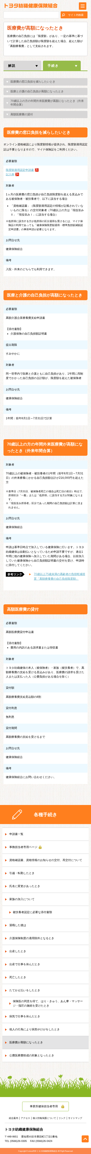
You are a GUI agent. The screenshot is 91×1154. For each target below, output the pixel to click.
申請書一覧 (16, 834)
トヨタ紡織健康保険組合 (31, 5)
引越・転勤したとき (22, 873)
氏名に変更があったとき (24, 886)
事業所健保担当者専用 (44, 1106)
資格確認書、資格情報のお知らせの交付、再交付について (45, 860)
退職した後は (17, 925)
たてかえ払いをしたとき (24, 990)
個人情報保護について (44, 1118)
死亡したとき (17, 977)
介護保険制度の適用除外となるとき (31, 938)
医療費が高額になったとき (26, 1042)
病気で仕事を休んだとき (24, 1016)
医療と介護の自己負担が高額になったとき (37, 91)
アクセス (25, 1118)
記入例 (10, 174)
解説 (12, 65)
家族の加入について (22, 899)
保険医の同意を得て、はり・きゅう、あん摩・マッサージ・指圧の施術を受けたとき (48, 1003)
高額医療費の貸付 (21, 114)
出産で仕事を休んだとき (24, 964)
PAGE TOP (85, 1138)
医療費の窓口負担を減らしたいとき (32, 81)
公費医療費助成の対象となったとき (31, 1055)
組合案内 (13, 1118)
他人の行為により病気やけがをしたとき (34, 1029)
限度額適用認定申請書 (20, 170)
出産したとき (17, 951)
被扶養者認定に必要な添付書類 (32, 912)
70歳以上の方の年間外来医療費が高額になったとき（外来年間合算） (47, 102)
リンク (62, 1118)
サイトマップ (75, 1118)
